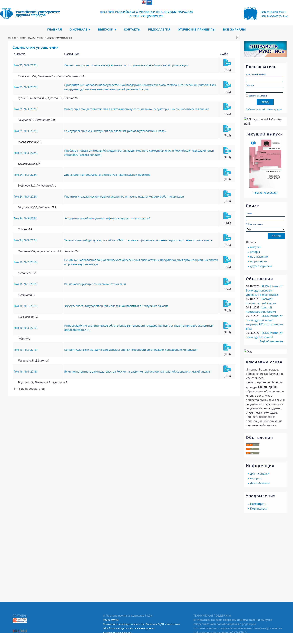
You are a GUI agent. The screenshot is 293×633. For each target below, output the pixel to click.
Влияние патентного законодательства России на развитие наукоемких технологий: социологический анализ (137, 371)
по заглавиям (259, 256)
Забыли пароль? (255, 109)
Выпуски (105, 29)
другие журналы (261, 266)
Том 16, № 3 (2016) (25, 328)
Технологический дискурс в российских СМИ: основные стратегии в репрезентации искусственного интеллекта (138, 240)
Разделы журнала (36, 37)
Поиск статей (110, 619)
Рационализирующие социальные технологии (95, 284)
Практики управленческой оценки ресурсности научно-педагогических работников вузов (124, 196)
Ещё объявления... (272, 341)
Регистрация (274, 109)
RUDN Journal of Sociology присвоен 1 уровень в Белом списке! (264, 290)
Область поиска (254, 224)
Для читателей (259, 473)
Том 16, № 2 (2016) (25, 262)
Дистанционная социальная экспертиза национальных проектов (107, 175)
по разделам (258, 261)
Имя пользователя (256, 74)
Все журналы (234, 29)
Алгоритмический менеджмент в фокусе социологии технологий (107, 218)
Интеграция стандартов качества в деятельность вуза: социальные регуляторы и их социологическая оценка (136, 109)
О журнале (78, 29)
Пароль (250, 84)
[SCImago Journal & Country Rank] (265, 123)
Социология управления (59, 37)
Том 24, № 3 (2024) (25, 153)
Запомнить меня (258, 95)
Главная (54, 29)
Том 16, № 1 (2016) (25, 284)
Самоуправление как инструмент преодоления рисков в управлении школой (115, 131)
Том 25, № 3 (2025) (25, 65)
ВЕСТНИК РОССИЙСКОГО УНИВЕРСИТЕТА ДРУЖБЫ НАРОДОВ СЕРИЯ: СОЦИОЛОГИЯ (146, 14)
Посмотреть (258, 504)
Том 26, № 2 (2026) (265, 193)
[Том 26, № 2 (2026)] (265, 187)
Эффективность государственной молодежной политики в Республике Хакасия (116, 306)
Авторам (255, 478)
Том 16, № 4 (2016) (25, 371)
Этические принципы (197, 29)
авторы (255, 252)
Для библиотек (260, 483)
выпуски (255, 247)
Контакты (132, 29)
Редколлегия (159, 29)
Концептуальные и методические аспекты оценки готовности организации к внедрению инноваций (130, 350)
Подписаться (258, 508)
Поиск (249, 213)
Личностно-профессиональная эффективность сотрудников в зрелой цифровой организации (126, 65)
